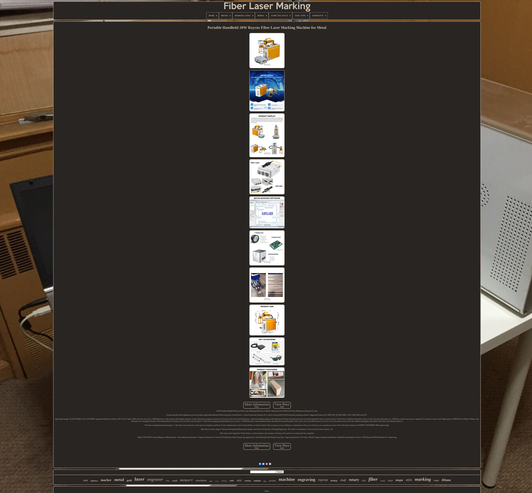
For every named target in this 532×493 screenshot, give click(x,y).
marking (423, 479)
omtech (257, 481)
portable (272, 481)
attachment (201, 480)
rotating (248, 481)
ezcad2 (174, 481)
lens (265, 481)
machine (287, 479)
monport (186, 480)
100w (167, 481)
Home (267, 491)
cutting (224, 481)
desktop (334, 480)
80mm (446, 480)
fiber (373, 479)
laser (139, 479)
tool (364, 480)
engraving (306, 479)
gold (129, 480)
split (239, 480)
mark (436, 480)
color (231, 480)
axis (409, 480)
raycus (323, 480)
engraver (155, 479)
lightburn (94, 481)
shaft (343, 480)
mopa (399, 480)
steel (85, 480)
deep (390, 480)
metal (119, 479)
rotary (354, 479)
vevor (216, 481)
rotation (382, 481)
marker (106, 480)
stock (210, 481)
